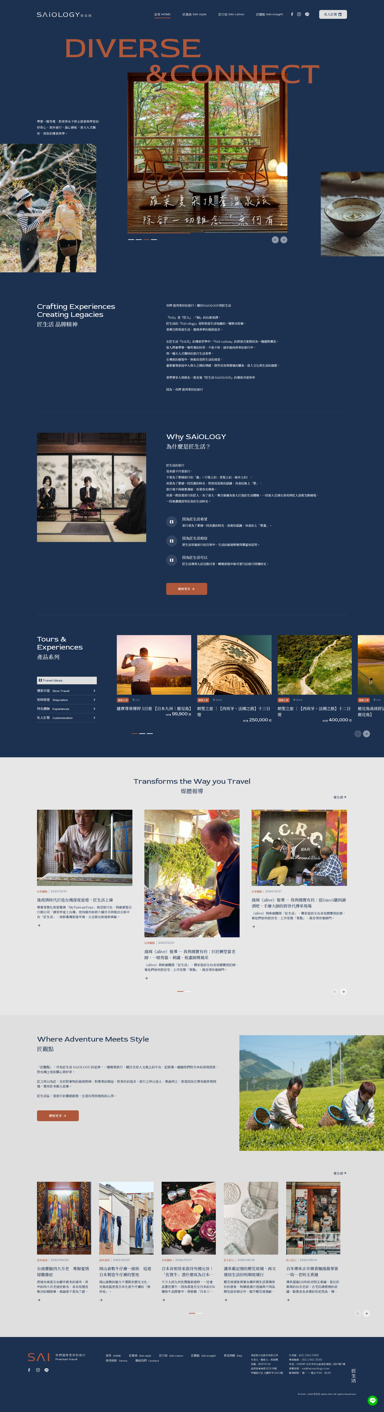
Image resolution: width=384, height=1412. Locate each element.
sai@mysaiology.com (315, 1368)
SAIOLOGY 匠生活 (64, 14)
